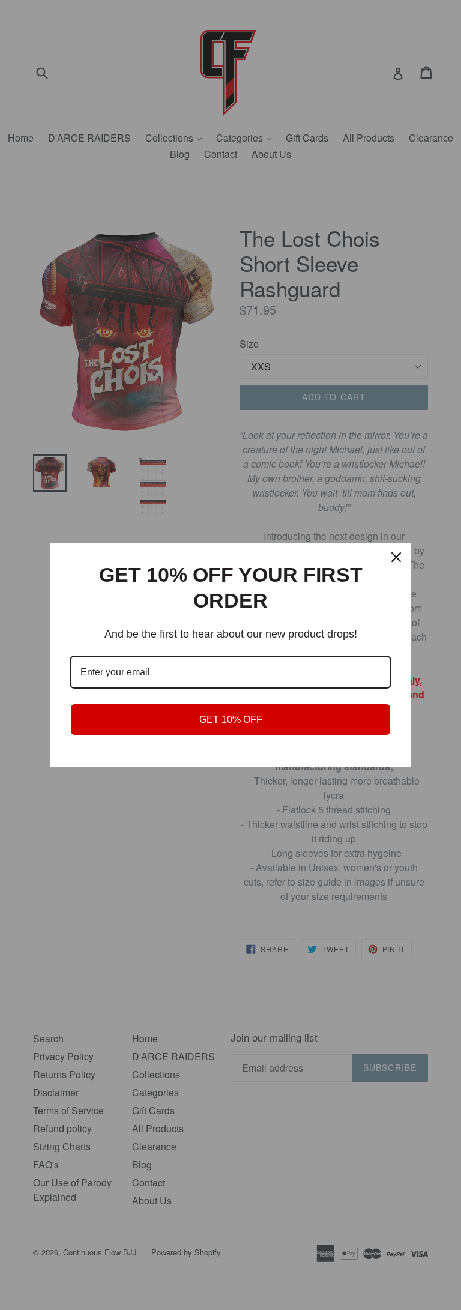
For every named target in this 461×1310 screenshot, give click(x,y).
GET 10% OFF (230, 719)
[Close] (396, 557)
